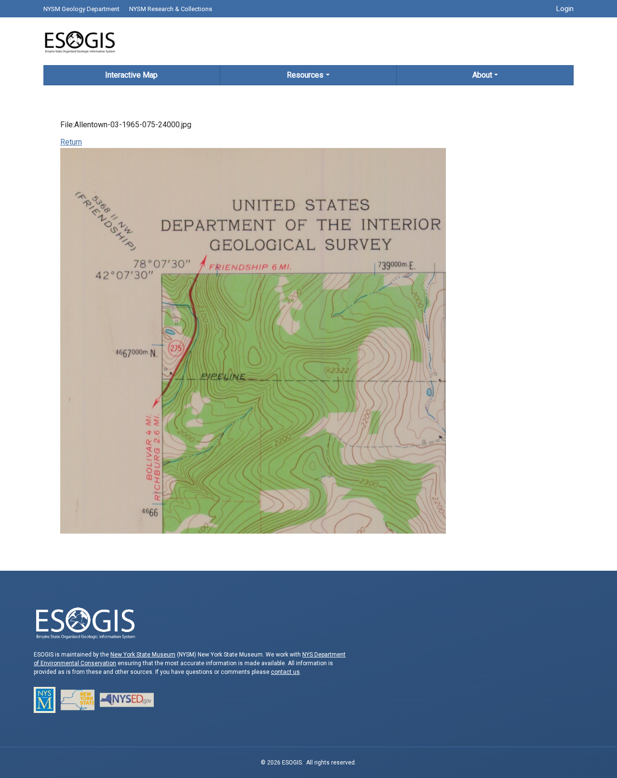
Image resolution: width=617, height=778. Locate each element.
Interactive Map (131, 75)
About (482, 75)
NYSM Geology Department (81, 9)
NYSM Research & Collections (170, 9)
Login (565, 8)
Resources (305, 75)
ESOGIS (79, 41)
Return (71, 142)
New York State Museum (142, 654)
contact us (285, 672)
